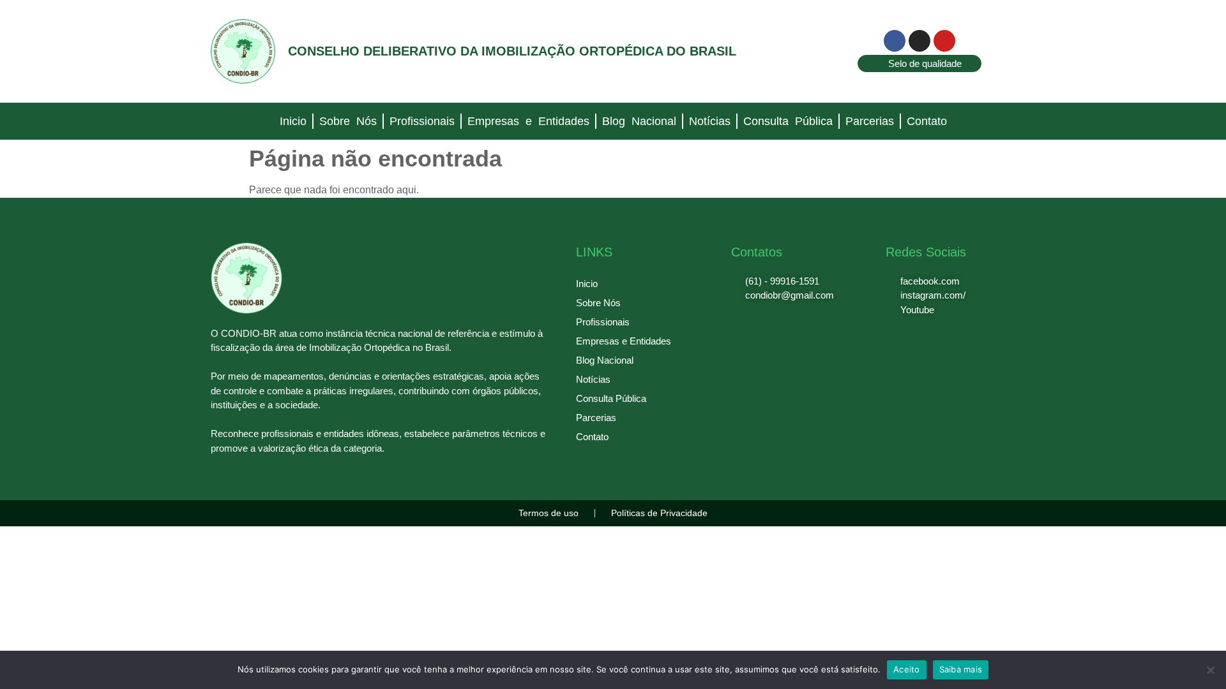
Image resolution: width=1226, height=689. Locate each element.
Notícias (709, 121)
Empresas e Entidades (528, 121)
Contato (927, 121)
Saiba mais (961, 669)
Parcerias (869, 121)
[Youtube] (944, 41)
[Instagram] (919, 41)
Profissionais (422, 121)
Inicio (293, 121)
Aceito (906, 669)
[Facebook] (894, 41)
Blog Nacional (639, 121)
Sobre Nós (348, 121)
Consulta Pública (788, 121)
